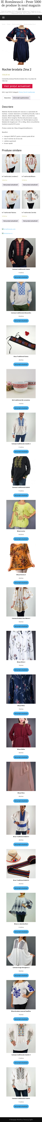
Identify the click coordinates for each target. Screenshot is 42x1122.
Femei (8, 24)
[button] (39, 17)
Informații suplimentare (21, 98)
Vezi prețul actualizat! (17, 86)
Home (3, 24)
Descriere (7, 98)
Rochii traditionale (17, 24)
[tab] (7, 98)
